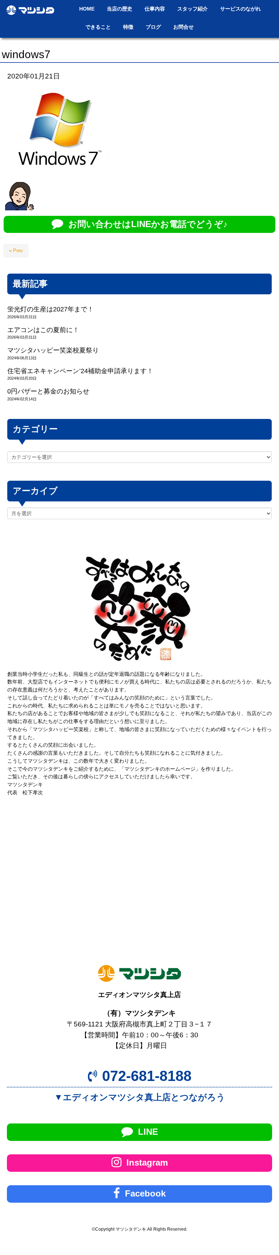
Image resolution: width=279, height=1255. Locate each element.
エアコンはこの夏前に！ (43, 330)
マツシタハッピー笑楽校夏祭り (53, 350)
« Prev (16, 250)
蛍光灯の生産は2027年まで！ (50, 309)
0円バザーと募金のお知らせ (48, 391)
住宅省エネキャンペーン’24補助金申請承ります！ (80, 371)
